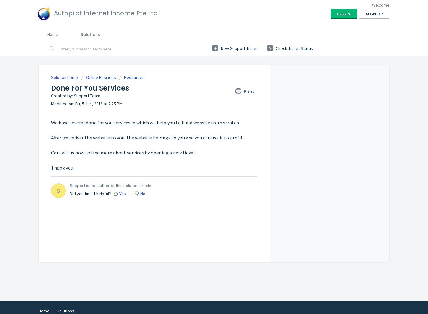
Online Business (101, 77)
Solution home (65, 77)
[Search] (52, 49)
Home (52, 34)
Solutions (90, 34)
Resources (134, 77)
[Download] (202, 74)
